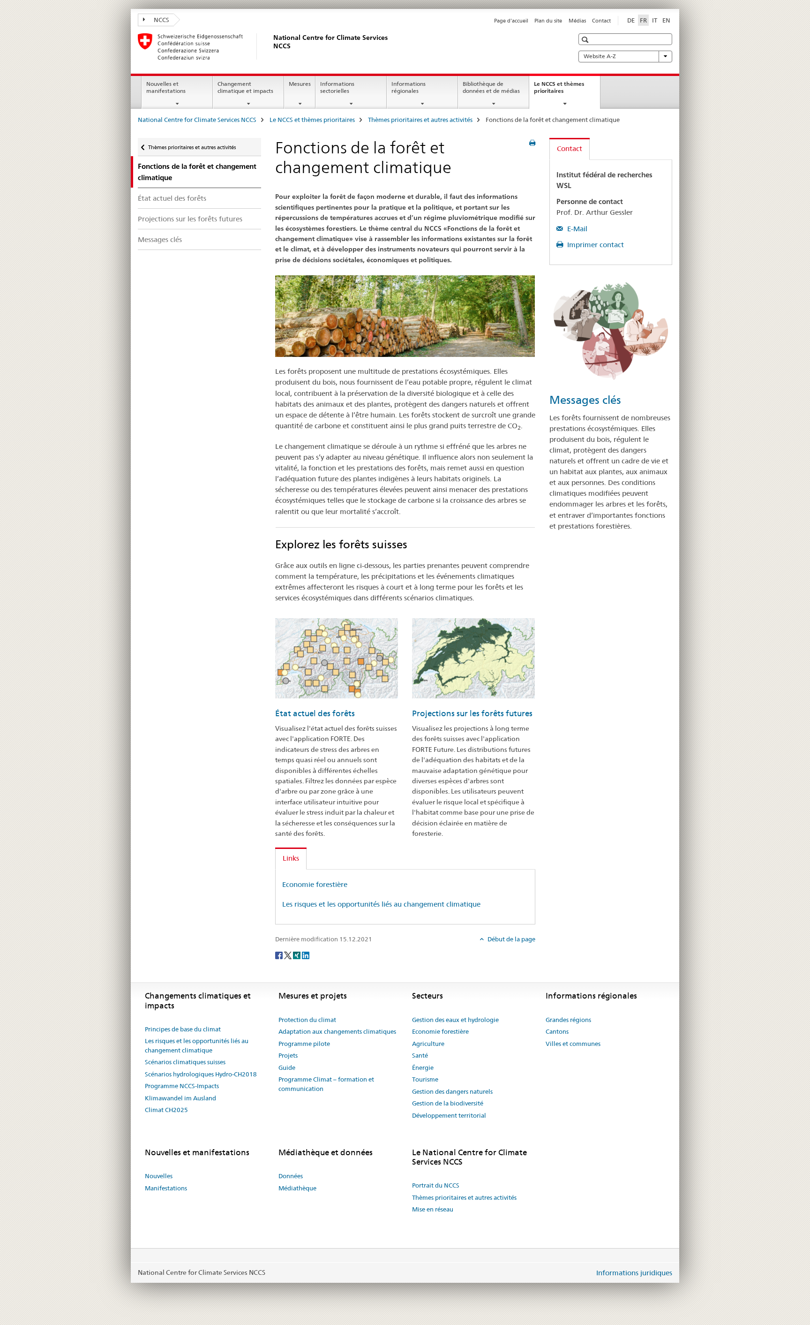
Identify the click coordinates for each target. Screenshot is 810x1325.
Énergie (423, 1067)
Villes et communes (573, 1043)
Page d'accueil (511, 20)
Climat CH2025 (166, 1109)
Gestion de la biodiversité (447, 1103)
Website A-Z (600, 56)
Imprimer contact (594, 244)
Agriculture (428, 1043)
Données (290, 1176)
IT (654, 20)
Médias (577, 20)
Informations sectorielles (337, 87)
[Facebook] (279, 954)
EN (666, 20)
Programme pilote (304, 1043)
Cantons (557, 1031)
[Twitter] (288, 954)
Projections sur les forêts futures (190, 218)
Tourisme (425, 1079)
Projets (288, 1055)
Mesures (300, 83)
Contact (601, 20)
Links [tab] (291, 858)
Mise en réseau (432, 1209)
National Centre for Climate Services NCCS (197, 119)
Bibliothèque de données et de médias (491, 87)
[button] (586, 39)
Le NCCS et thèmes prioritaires (559, 90)
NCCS (160, 19)
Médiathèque (297, 1188)
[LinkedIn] (305, 954)
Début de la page (510, 939)
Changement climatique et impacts (245, 87)
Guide (286, 1067)
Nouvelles (158, 1176)
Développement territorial (449, 1115)
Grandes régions (568, 1019)
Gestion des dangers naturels (452, 1091)
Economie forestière (314, 884)
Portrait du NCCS (435, 1185)
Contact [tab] (569, 148)
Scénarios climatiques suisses (185, 1062)
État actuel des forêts (172, 198)
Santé (420, 1055)
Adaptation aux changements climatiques (337, 1031)
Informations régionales (408, 87)
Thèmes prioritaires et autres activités (420, 119)
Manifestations (166, 1188)
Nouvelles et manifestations (166, 87)
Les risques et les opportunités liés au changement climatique (381, 904)
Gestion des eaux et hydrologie (455, 1019)
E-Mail (576, 228)
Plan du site (548, 20)
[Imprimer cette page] (532, 143)
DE (631, 20)
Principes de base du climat (183, 1029)
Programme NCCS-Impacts (182, 1086)
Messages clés (160, 239)
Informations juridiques (634, 1272)
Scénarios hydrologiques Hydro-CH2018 (201, 1074)
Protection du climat (307, 1019)
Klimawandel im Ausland (180, 1098)
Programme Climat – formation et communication (326, 1083)
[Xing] (297, 954)
